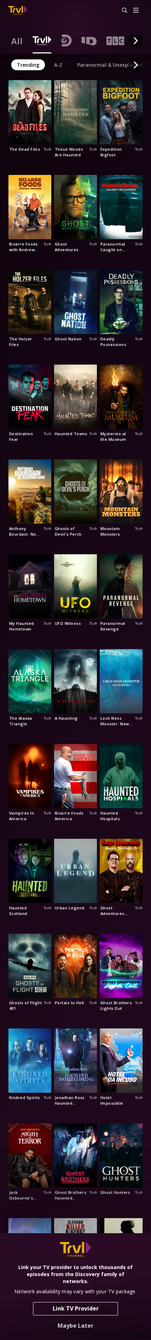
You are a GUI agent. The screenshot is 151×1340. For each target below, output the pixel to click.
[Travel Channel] (17, 10)
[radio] (17, 40)
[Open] (136, 11)
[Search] (121, 11)
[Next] (136, 41)
